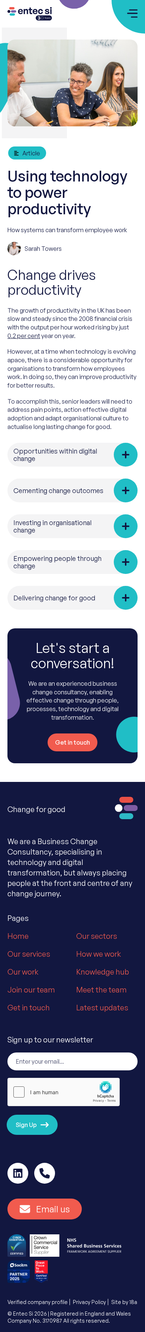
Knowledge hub (102, 971)
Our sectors (96, 936)
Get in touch (28, 1007)
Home (18, 936)
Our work (22, 971)
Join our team (31, 989)
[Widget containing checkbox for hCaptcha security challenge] (63, 1092)
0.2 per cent (23, 336)
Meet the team (101, 989)
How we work (98, 954)
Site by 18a (124, 1302)
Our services (28, 954)
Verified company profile (37, 1302)
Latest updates (102, 1007)
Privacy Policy (89, 1302)
